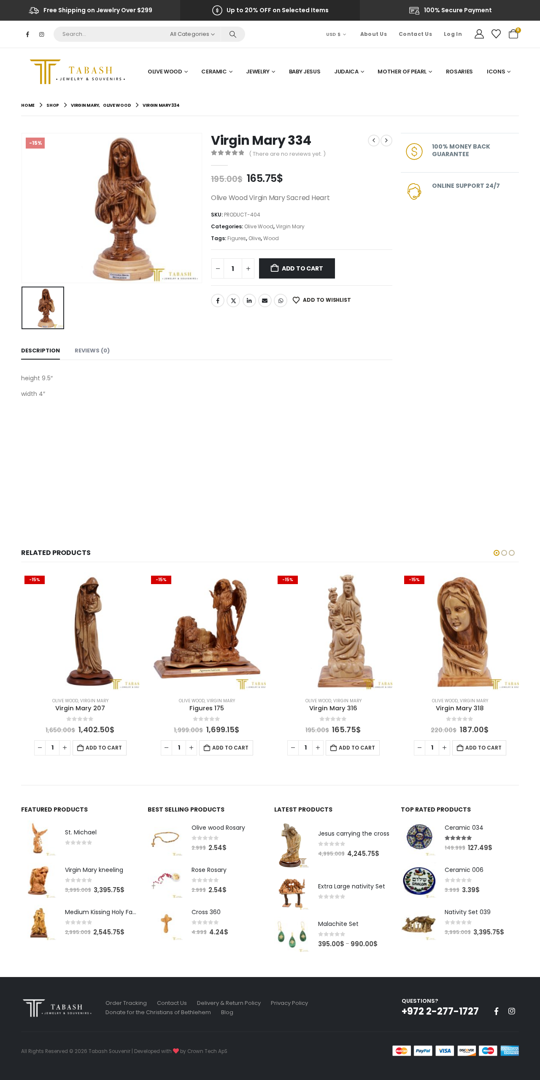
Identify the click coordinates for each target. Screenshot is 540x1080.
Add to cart (302, 268)
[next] (386, 140)
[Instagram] (41, 34)
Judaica (346, 72)
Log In (453, 34)
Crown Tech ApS (207, 1051)
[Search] (233, 34)
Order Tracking (126, 1003)
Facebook (217, 300)
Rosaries (459, 72)
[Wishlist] (496, 34)
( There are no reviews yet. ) (287, 154)
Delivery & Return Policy (229, 1003)
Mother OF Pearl (402, 72)
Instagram (511, 1011)
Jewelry (258, 72)
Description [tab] (40, 350)
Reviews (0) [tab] (92, 350)
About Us (373, 34)
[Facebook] (27, 34)
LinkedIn (249, 300)
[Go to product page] (39, 838)
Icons (496, 72)
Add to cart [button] (104, 747)
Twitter (233, 300)
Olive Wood (165, 72)
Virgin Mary (290, 226)
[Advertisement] (206, 462)
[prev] (374, 140)
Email (265, 300)
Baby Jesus (305, 72)
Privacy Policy (289, 1003)
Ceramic (214, 72)
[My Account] (479, 34)
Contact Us (415, 34)
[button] (496, 553)
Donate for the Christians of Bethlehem (158, 1012)
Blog (227, 1012)
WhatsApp (280, 300)
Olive (254, 238)
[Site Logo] (80, 72)
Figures (236, 238)
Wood (271, 238)
